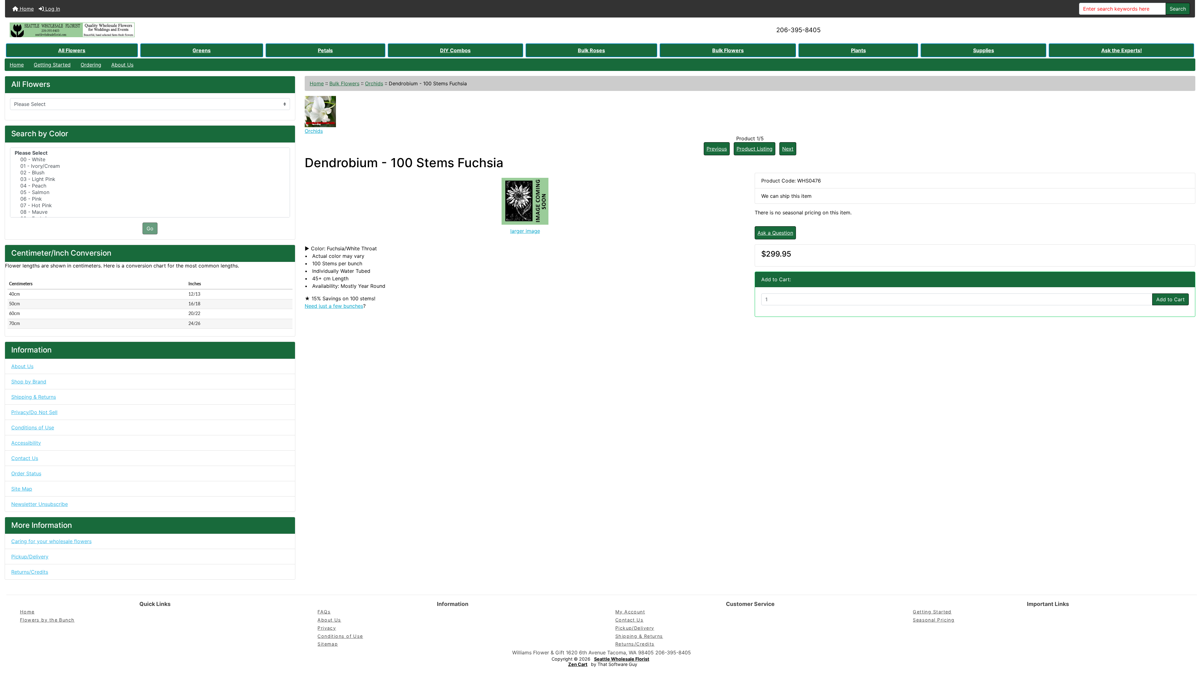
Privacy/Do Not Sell (34, 412)
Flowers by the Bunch (47, 619)
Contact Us (24, 458)
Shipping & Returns (33, 397)
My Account (630, 611)
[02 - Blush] (150, 172)
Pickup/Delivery (29, 556)
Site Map (21, 489)
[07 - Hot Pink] (150, 205)
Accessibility (26, 443)
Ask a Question (775, 233)
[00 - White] (150, 159)
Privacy (327, 628)
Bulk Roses (591, 50)
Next (787, 149)
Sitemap (328, 644)
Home (26, 9)
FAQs (324, 611)
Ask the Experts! (1121, 50)
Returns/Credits (29, 572)
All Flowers (71, 50)
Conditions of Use (32, 427)
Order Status (26, 473)
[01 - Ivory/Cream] (150, 166)
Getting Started (52, 65)
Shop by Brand (28, 381)
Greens (201, 50)
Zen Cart (578, 664)
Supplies (983, 50)
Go (150, 228)
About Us (122, 65)
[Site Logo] (203, 29)
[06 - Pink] (150, 199)
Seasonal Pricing (933, 619)
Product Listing (754, 149)
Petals (325, 50)
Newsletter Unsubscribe (39, 504)
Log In (52, 9)
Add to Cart (1170, 299)
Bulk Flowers (728, 50)
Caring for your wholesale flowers (51, 541)
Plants (858, 50)
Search (1178, 9)
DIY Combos (455, 50)
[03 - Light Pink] (150, 179)
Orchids (374, 83)
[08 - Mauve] (150, 212)
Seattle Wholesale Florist (621, 659)
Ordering (91, 65)
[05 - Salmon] (150, 192)
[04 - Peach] (150, 185)
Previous (717, 149)
